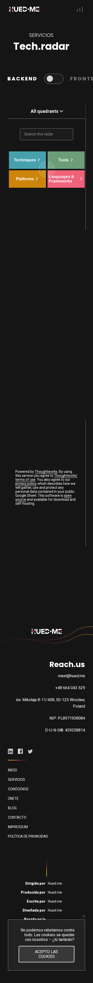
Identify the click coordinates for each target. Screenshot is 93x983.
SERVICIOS (16, 780)
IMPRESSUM (18, 827)
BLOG (12, 808)
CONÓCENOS (18, 789)
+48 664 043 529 (70, 687)
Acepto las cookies (46, 954)
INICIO (12, 770)
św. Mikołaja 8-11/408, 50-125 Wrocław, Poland (50, 703)
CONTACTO (17, 817)
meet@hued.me (71, 676)
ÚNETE (13, 798)
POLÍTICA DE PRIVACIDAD (28, 836)
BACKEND (22, 78)
